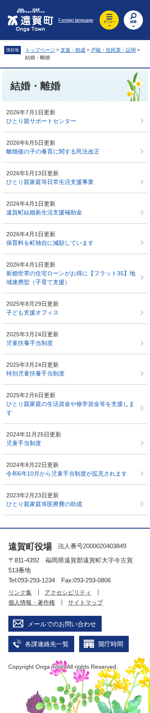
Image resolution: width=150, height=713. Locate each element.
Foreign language (75, 20)
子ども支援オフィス (32, 312)
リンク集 (20, 592)
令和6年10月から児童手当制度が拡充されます (66, 473)
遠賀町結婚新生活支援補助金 (44, 212)
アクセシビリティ (68, 592)
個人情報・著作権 (31, 602)
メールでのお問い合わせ (62, 623)
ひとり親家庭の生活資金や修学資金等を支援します (70, 408)
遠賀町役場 (30, 546)
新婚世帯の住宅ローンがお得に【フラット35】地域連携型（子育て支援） (70, 277)
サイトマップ (85, 602)
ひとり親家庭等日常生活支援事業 (50, 182)
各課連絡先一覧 (47, 643)
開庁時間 (110, 643)
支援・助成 (72, 50)
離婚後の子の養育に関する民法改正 (53, 151)
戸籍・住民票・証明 (113, 50)
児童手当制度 (23, 443)
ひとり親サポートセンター (41, 121)
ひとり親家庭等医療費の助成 (44, 504)
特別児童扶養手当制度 (35, 373)
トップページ (40, 50)
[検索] (133, 20)
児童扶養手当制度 (29, 343)
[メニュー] (109, 20)
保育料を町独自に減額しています (50, 242)
